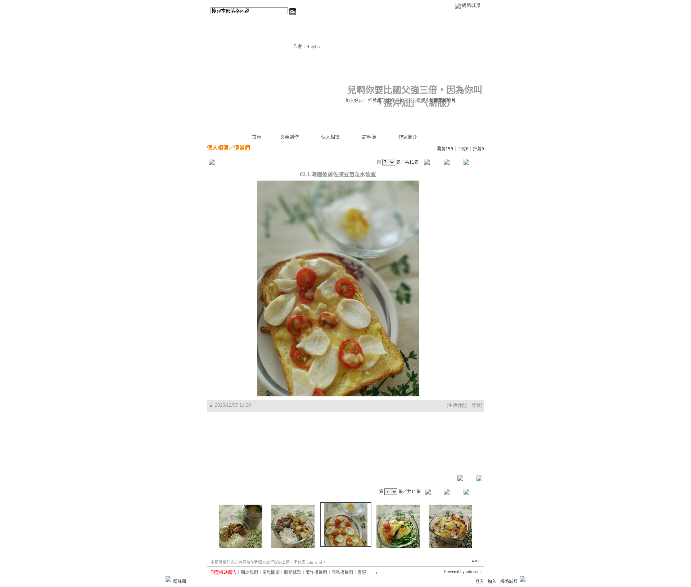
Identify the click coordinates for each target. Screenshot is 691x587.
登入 (479, 581)
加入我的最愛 (412, 100)
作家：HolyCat (307, 46)
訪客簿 (369, 137)
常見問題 (271, 572)
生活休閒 (457, 405)
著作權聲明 (316, 572)
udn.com (473, 571)
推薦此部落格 (381, 100)
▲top (475, 560)
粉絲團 (179, 581)
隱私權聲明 (342, 572)
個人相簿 (330, 137)
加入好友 (354, 100)
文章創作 (289, 137)
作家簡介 (407, 137)
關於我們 (249, 572)
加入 (492, 581)
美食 (476, 405)
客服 (361, 572)
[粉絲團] (168, 579)
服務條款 (292, 572)
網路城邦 (471, 5)
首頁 (256, 137)
